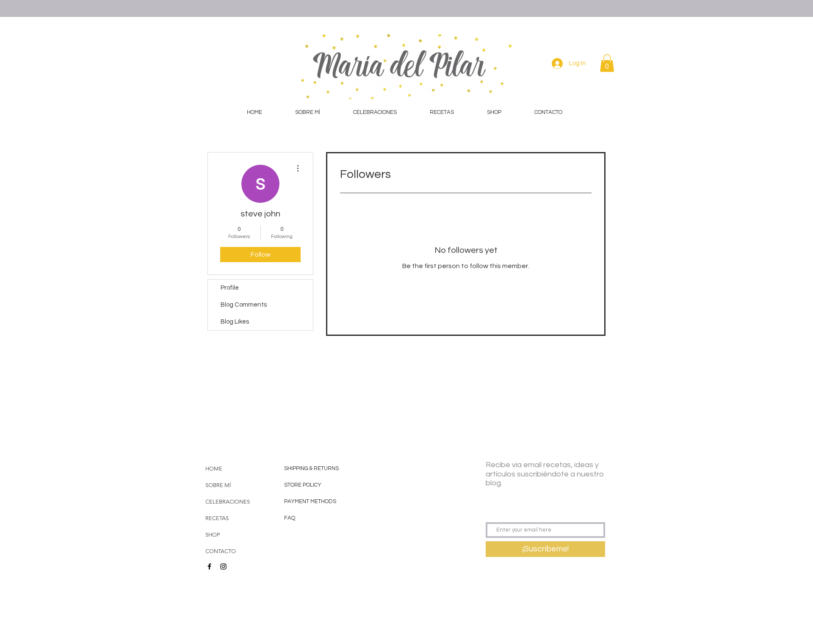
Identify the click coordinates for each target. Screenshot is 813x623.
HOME (213, 468)
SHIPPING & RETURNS (311, 468)
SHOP (212, 535)
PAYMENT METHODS (310, 501)
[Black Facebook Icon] (209, 566)
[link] (607, 63)
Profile (230, 288)
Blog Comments (244, 305)
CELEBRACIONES (227, 501)
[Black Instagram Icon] (223, 566)
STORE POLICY (303, 485)
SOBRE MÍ (218, 485)
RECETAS (217, 518)
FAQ (289, 518)
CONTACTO (220, 551)
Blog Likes (235, 321)
